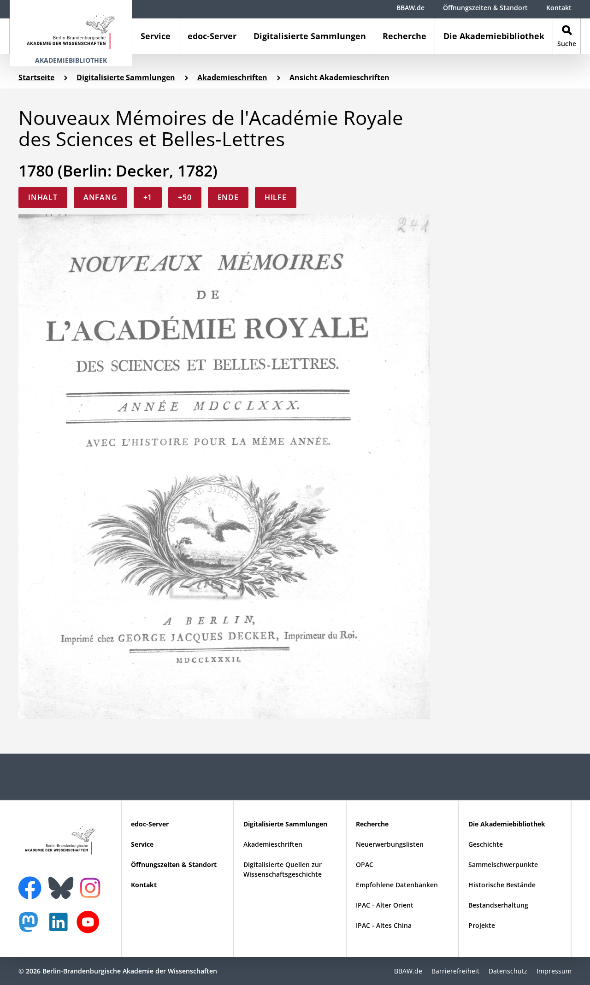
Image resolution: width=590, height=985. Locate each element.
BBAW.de (410, 7)
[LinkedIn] (61, 926)
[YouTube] (90, 926)
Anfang (100, 197)
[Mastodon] (31, 926)
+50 (184, 197)
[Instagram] (92, 886)
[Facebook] (32, 882)
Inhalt (43, 197)
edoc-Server (212, 35)
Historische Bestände (502, 884)
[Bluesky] (63, 882)
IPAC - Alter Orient (384, 905)
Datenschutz (508, 971)
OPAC (364, 864)
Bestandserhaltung (498, 905)
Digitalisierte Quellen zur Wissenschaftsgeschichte (282, 869)
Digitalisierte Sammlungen (310, 35)
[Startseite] (71, 27)
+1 (148, 197)
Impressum (554, 971)
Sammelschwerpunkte (503, 864)
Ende (228, 197)
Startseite (36, 77)
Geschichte (485, 844)
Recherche (404, 35)
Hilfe (276, 197)
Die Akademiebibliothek (493, 35)
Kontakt (559, 7)
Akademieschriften (232, 77)
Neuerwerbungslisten (390, 844)
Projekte (481, 925)
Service (156, 35)
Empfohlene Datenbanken (397, 884)
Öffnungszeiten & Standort (485, 7)
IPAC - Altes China (384, 925)
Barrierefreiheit (455, 971)
